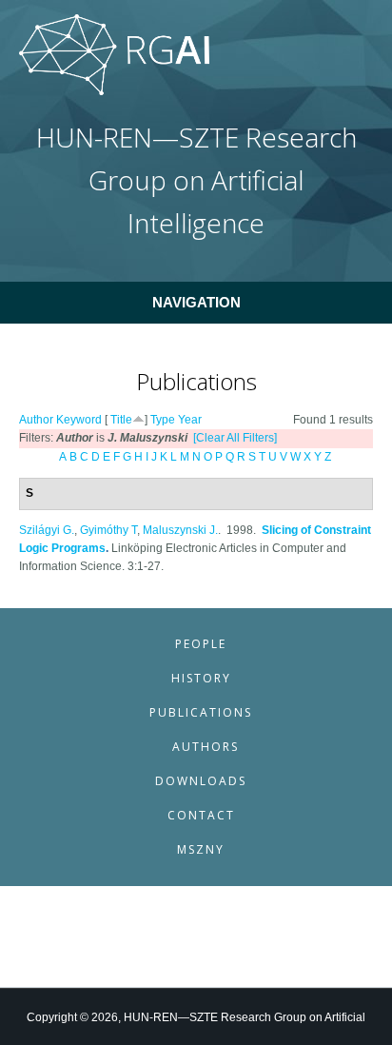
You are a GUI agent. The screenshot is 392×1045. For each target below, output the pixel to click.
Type (162, 419)
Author (36, 419)
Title (121, 419)
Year (190, 419)
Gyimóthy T (108, 530)
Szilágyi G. (46, 530)
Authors (205, 747)
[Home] (114, 91)
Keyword (79, 419)
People (200, 644)
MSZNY (201, 849)
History (201, 678)
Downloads (200, 781)
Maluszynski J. (180, 530)
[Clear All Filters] (235, 437)
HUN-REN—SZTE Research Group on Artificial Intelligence (196, 180)
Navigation (196, 302)
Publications (200, 712)
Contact (201, 815)
